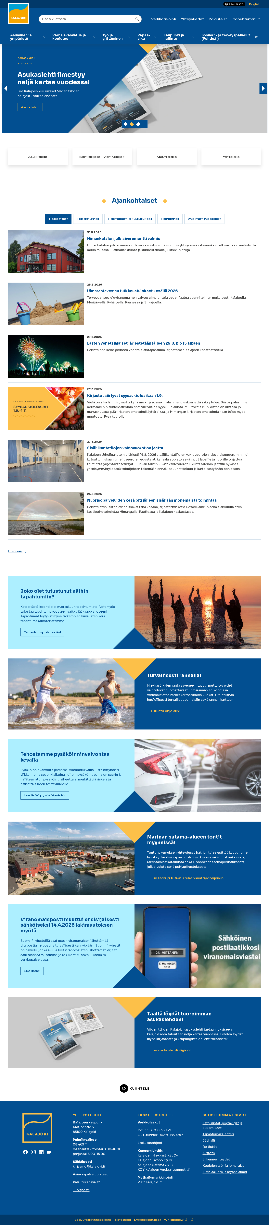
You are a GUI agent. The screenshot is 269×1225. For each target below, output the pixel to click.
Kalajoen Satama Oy (153, 1165)
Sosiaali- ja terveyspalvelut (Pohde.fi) (225, 37)
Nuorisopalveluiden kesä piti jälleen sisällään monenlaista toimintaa (152, 500)
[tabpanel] (134, 392)
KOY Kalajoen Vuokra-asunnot (162, 1170)
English (254, 4)
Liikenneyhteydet (216, 1159)
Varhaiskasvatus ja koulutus (69, 37)
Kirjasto (209, 1153)
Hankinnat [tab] (170, 219)
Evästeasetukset (147, 1219)
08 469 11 (80, 1144)
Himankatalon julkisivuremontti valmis (123, 238)
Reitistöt (210, 1147)
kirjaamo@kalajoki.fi (89, 1166)
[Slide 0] (125, 124)
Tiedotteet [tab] (58, 219)
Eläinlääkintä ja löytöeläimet (225, 1172)
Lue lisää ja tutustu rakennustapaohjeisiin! (187, 878)
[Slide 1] (132, 124)
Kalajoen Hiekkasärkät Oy (158, 1155)
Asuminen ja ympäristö (21, 37)
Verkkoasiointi (163, 19)
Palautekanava (84, 1182)
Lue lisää (15, 551)
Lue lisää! (29, 107)
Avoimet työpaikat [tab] (204, 219)
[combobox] (90, 19)
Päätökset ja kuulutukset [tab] (130, 219)
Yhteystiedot (192, 19)
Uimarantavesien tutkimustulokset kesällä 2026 (132, 291)
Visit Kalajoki (148, 1182)
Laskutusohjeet (150, 1143)
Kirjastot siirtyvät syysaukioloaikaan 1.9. (125, 395)
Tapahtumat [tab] (88, 219)
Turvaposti (81, 1190)
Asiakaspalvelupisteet (90, 1174)
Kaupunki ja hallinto (173, 37)
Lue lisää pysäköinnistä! (45, 795)
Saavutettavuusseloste (92, 1219)
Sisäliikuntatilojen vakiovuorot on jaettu (125, 448)
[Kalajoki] (18, 13)
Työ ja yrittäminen (112, 37)
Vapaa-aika (143, 37)
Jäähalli (209, 1140)
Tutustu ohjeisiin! (165, 711)
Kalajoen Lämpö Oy (153, 1160)
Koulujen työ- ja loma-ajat (223, 1166)
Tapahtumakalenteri (218, 1134)
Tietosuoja (122, 1219)
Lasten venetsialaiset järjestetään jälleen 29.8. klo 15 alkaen (143, 343)
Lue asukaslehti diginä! (170, 1050)
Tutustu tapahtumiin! (42, 632)
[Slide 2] (138, 124)
